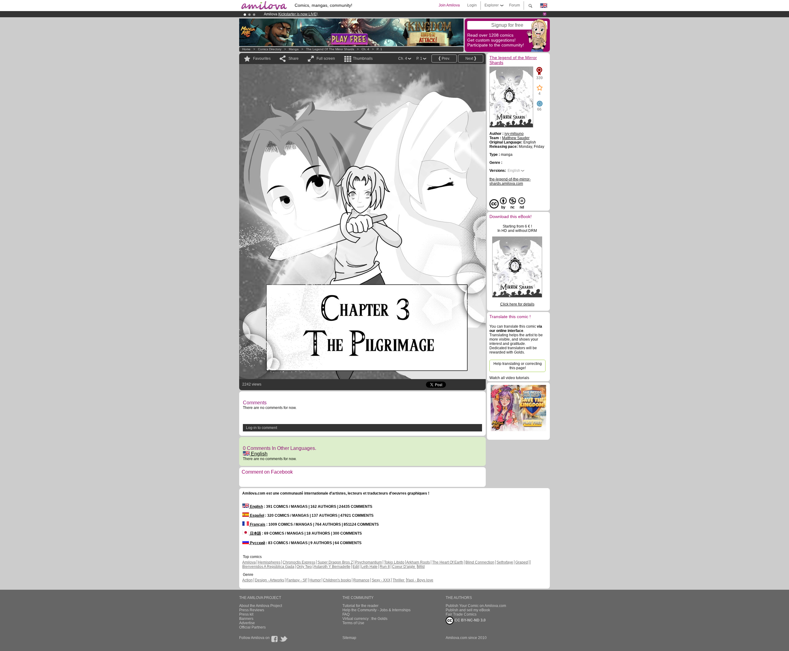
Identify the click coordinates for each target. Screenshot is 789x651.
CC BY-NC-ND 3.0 (470, 620)
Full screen (326, 58)
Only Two (304, 566)
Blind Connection (479, 562)
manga (294, 49)
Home (246, 49)
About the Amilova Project (260, 606)
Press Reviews (251, 610)
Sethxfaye (505, 562)
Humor (315, 580)
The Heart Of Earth (447, 562)
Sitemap (349, 638)
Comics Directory (269, 49)
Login (472, 5)
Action (247, 580)
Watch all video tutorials (509, 378)
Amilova (249, 562)
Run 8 (385, 566)
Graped (521, 562)
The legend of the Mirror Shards (330, 49)
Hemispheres (269, 562)
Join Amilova (449, 5)
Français (257, 524)
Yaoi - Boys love (420, 580)
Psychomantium (368, 562)
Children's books (337, 580)
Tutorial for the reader (360, 606)
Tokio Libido (394, 562)
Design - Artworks (269, 580)
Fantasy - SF (296, 580)
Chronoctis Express (299, 562)
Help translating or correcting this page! (517, 366)
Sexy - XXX (381, 580)
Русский (257, 543)
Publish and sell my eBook (468, 610)
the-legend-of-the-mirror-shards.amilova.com (510, 181)
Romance (361, 580)
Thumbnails (363, 58)
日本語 (255, 533)
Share (293, 58)
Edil (356, 566)
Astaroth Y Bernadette (332, 566)
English (259, 453)
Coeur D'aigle (404, 566)
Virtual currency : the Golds (364, 619)
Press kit (246, 614)
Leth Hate (369, 566)
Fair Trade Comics (461, 614)
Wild (421, 566)
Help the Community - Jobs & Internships (376, 610)
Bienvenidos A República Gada (268, 566)
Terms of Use (353, 623)
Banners (246, 619)
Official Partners (252, 627)
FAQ (346, 614)
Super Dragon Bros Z (335, 562)
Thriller (399, 580)
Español (256, 515)
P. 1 (379, 49)
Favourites (262, 58)
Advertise (247, 623)
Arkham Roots (418, 562)
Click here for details (517, 304)
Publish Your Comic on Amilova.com (476, 606)
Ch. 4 (365, 49)
